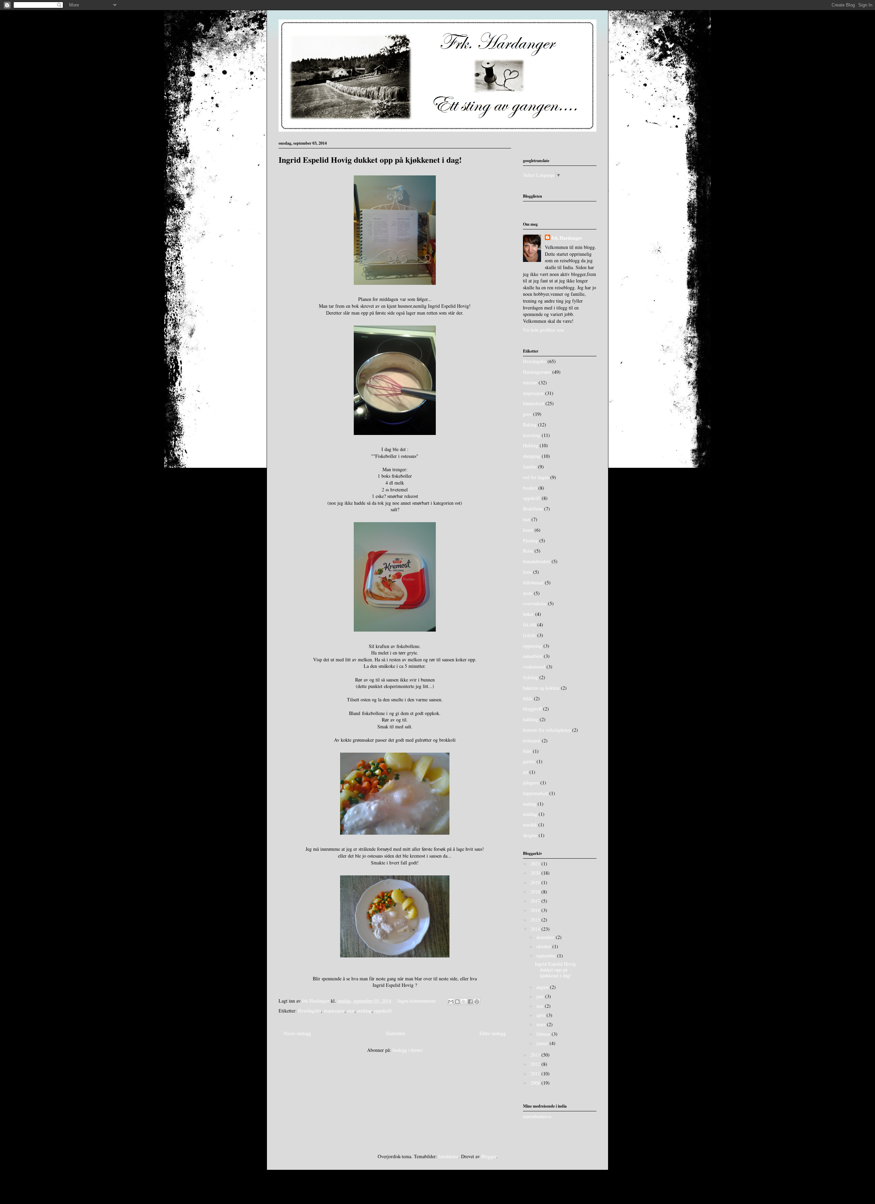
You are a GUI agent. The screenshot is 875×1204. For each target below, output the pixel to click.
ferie (527, 572)
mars (541, 1024)
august (543, 987)
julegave (531, 782)
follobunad (533, 582)
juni (540, 996)
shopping (531, 456)
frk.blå (529, 624)
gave (527, 414)
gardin (529, 761)
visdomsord (534, 666)
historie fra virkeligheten (547, 730)
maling (529, 804)
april (541, 1015)
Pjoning (530, 540)
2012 (535, 1064)
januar (543, 1043)
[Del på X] (463, 1001)
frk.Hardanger (567, 238)
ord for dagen (536, 477)
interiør (530, 382)
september (546, 955)
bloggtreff (532, 708)
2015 (535, 919)
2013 (535, 1054)
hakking (530, 719)
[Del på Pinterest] (476, 1001)
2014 (535, 929)
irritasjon (531, 740)
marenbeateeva (537, 1116)
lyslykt (529, 635)
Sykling (530, 677)
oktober (544, 946)
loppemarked (535, 793)
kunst (528, 530)
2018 (535, 891)
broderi (530, 488)
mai (540, 1006)
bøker (528, 614)
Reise (528, 550)
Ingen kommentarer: (418, 1000)
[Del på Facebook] (470, 1001)
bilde (528, 698)
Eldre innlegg (493, 1033)
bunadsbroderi (536, 561)
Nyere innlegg (297, 1033)
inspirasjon (334, 1010)
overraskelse (535, 603)
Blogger (488, 1156)
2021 (535, 863)
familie (530, 466)
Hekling (530, 445)
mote (528, 593)
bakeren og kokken (541, 688)
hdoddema (448, 1156)
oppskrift (383, 1010)
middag (364, 1010)
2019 (535, 882)
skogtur (530, 835)
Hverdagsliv (309, 1010)
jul (525, 772)
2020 (535, 873)
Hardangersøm (537, 372)
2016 (535, 910)
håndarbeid (533, 403)
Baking (530, 424)
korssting (531, 435)
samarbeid (532, 656)
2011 (535, 1073)
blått (527, 751)
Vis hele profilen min (543, 330)
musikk (530, 824)
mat (350, 1010)
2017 (535, 901)
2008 (535, 1083)
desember (546, 937)
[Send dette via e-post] (450, 1001)
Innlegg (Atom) (407, 1050)
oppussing (532, 646)
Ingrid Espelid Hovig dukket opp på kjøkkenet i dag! (370, 160)
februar (544, 1034)
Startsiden (395, 1033)
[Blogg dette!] (457, 1001)
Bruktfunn (533, 508)
